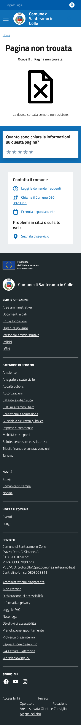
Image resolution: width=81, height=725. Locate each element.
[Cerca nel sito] (69, 18)
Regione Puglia (14, 5)
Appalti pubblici (13, 386)
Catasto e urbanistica (18, 400)
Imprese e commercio (18, 427)
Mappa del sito (30, 713)
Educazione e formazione (20, 413)
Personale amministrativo (21, 334)
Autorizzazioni (12, 393)
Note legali (10, 616)
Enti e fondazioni (15, 321)
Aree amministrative (17, 307)
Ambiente (10, 372)
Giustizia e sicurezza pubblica (23, 420)
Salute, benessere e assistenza (25, 441)
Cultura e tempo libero (18, 407)
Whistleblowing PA (16, 657)
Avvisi (7, 479)
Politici (7, 341)
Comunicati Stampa (17, 486)
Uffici (6, 348)
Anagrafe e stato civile (19, 379)
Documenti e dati (15, 314)
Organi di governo (15, 328)
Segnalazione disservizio (20, 644)
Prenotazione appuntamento (23, 630)
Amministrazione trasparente (23, 581)
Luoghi (7, 523)
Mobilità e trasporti (16, 434)
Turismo (8, 455)
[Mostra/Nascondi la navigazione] (6, 19)
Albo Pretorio (12, 588)
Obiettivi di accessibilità (19, 623)
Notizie (8, 492)
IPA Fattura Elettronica (19, 651)
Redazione (59, 703)
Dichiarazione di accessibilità (23, 595)
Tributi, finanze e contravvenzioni (26, 448)
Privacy (43, 698)
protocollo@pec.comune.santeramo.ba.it (46, 567)
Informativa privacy (16, 602)
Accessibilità (11, 698)
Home (6, 35)
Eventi (7, 516)
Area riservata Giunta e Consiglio (43, 708)
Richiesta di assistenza (19, 637)
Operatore (27, 703)
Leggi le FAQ (12, 609)
